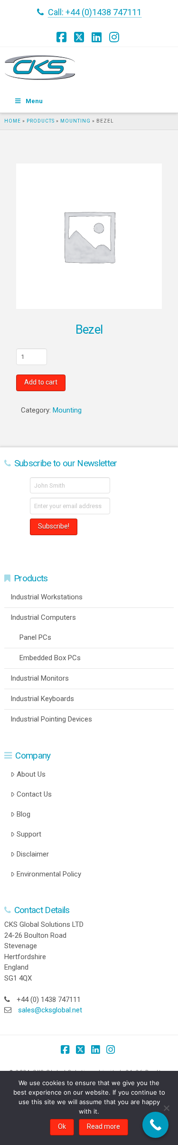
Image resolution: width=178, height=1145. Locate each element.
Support (29, 834)
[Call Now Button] (155, 1125)
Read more (103, 1126)
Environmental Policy (49, 874)
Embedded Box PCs (50, 658)
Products (41, 121)
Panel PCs (35, 637)
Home (12, 121)
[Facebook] (62, 37)
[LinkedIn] (98, 37)
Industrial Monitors (39, 678)
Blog (23, 814)
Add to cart (40, 382)
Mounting (75, 121)
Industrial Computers (43, 617)
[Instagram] (115, 37)
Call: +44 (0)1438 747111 (94, 12)
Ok (62, 1126)
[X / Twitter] (80, 37)
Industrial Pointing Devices (51, 719)
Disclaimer (33, 854)
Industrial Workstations (46, 597)
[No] (166, 1108)
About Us (31, 774)
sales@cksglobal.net (50, 1010)
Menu (34, 101)
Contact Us (34, 794)
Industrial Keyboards (42, 698)
